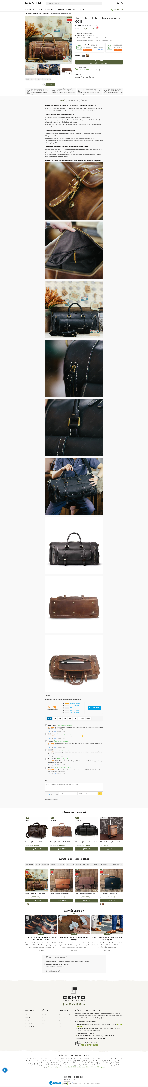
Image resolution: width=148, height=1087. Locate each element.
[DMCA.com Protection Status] (66, 1083)
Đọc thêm (41, 950)
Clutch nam (82, 1067)
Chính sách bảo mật (64, 1015)
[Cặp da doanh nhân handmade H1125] (61, 880)
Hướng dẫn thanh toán (65, 1027)
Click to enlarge (69, 60)
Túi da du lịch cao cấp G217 (33, 842)
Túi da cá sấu (70, 864)
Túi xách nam (37, 13)
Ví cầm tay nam (114, 864)
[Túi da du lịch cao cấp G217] (36, 828)
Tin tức (44, 1018)
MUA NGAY (99, 62)
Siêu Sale (50, 9)
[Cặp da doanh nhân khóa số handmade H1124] (111, 880)
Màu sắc (77, 55)
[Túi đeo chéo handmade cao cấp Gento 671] (86, 880)
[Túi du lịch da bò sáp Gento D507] (61, 828)
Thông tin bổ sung (73, 100)
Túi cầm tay (61, 864)
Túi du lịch (78, 864)
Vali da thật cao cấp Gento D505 (110, 842)
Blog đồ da (72, 9)
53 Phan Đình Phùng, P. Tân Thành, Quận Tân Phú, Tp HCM (99, 1028)
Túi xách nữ (45, 1024)
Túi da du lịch (45, 13)
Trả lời (49, 731)
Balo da (70, 1067)
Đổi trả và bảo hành (64, 1018)
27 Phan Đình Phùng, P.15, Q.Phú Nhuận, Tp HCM (99, 1025)
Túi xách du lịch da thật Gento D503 (86, 842)
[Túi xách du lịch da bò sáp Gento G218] (36, 880)
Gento (70, 1080)
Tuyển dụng (45, 1021)
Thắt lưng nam (95, 864)
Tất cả (49, 718)
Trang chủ (30, 9)
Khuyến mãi (28, 1021)
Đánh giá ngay (94, 708)
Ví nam (94, 1067)
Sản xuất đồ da (29, 1024)
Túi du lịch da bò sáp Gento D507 (60, 842)
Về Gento (60, 9)
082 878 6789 (84, 69)
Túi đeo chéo (45, 864)
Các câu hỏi (45, 1015)
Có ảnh (88, 718)
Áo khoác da (104, 864)
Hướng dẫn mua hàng (65, 1024)
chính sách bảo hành (113, 92)
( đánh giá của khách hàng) (90, 25)
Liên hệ (81, 9)
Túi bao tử (89, 1067)
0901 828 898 (96, 1031)
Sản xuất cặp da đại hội (31, 1027)
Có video (81, 718)
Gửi (100, 794)
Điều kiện (100, 49)
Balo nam (53, 864)
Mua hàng (38, 849)
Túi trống (37, 79)
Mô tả (62, 100)
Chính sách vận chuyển (65, 1021)
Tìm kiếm (99, 3)
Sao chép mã (87, 50)
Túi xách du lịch (46, 79)
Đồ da (40, 9)
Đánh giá (85, 100)
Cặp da (37, 864)
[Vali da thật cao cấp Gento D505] (111, 828)
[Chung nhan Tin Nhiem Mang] (86, 1083)
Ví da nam (86, 864)
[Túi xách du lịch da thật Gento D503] (86, 828)
